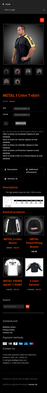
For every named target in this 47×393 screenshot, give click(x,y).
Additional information (32, 170)
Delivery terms (9, 327)
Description (12, 169)
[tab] (13, 169)
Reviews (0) (12, 178)
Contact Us (7, 332)
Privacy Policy (9, 330)
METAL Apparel (25, 132)
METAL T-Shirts (38, 132)
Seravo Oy (33, 384)
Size (4, 108)
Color (5, 114)
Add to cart (21, 123)
